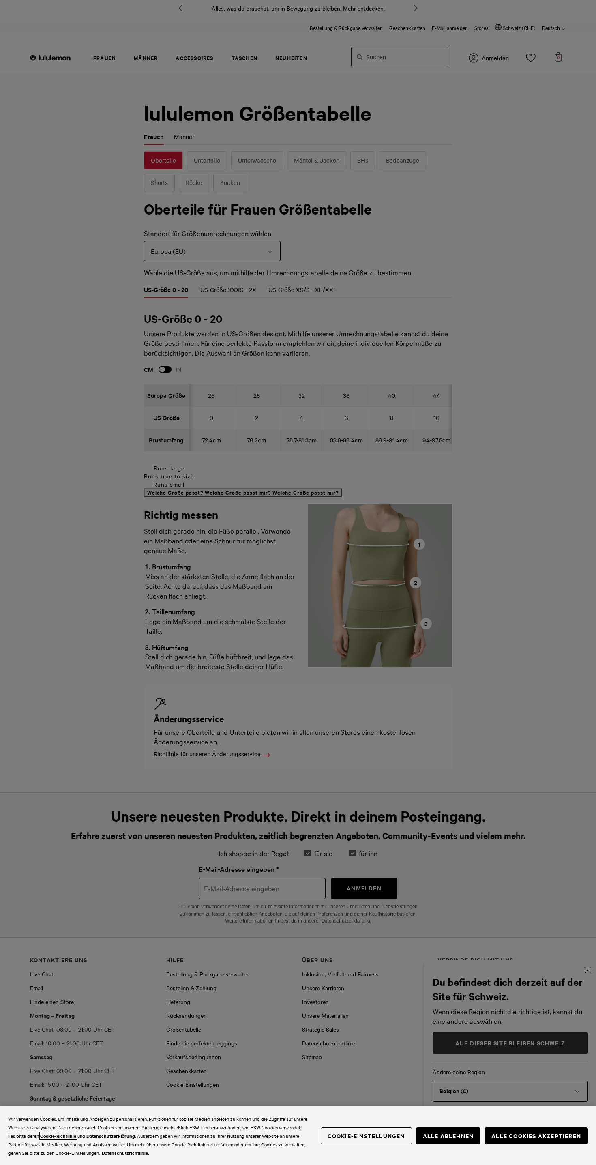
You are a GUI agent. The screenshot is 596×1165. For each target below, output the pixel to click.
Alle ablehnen (448, 1135)
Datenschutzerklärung (110, 1136)
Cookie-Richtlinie (58, 1136)
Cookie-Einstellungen (366, 1135)
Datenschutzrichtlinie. (125, 1153)
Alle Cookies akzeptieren (536, 1135)
